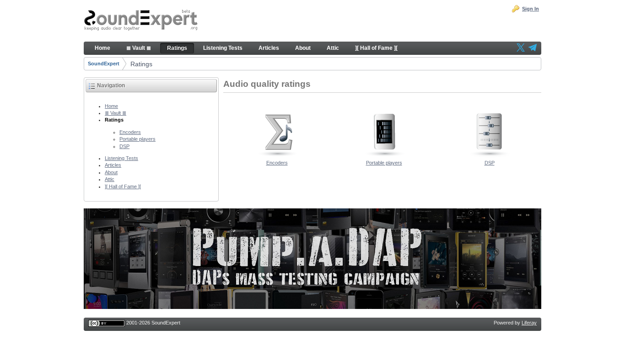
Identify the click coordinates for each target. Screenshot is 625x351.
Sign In (530, 8)
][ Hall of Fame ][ (123, 186)
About (111, 172)
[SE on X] (521, 48)
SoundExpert (103, 63)
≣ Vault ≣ (115, 113)
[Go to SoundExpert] (141, 21)
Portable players (137, 139)
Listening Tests (121, 158)
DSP (124, 146)
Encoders (130, 132)
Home (111, 106)
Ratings (141, 64)
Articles (113, 165)
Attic (109, 179)
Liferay (529, 322)
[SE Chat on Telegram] (532, 48)
